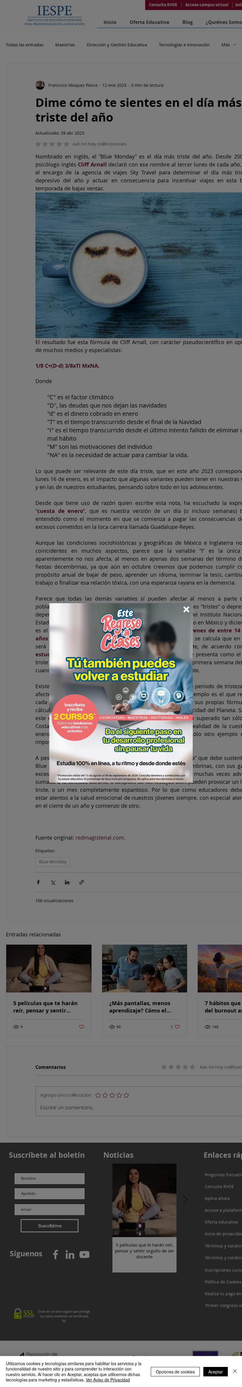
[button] (186, 609)
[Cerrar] (234, 1371)
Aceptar (215, 1372)
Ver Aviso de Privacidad (108, 1380)
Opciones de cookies (175, 1372)
